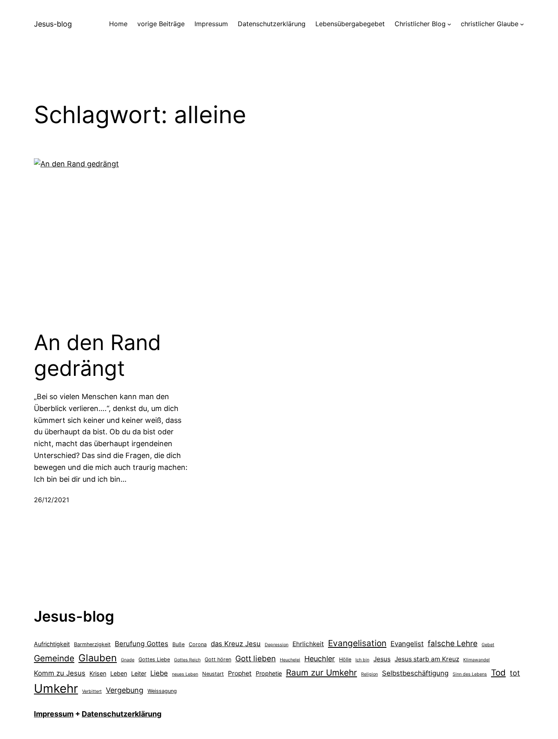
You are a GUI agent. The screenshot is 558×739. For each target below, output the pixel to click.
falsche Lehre (453, 643)
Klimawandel (476, 660)
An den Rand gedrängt (97, 355)
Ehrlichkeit (308, 644)
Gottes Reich (187, 660)
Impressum (54, 714)
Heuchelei (290, 660)
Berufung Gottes (141, 644)
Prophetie (269, 673)
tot (515, 673)
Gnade (127, 660)
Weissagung (162, 691)
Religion (369, 674)
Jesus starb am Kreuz (427, 659)
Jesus (382, 659)
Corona (198, 644)
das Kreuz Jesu (236, 644)
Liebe (159, 673)
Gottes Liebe (154, 659)
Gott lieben (255, 658)
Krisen (97, 673)
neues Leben (185, 674)
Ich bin (362, 660)
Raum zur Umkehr (321, 672)
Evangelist (407, 644)
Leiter (138, 673)
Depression (276, 644)
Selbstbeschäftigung (415, 673)
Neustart (213, 674)
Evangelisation (357, 643)
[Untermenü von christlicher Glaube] (522, 24)
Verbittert (92, 691)
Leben (118, 673)
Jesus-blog (53, 24)
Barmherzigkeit (92, 644)
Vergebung (124, 690)
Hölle (345, 659)
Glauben (97, 658)
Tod (498, 672)
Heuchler (319, 658)
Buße (178, 644)
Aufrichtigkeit (52, 643)
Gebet (488, 644)
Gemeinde (54, 658)
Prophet (240, 673)
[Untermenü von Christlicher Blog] (449, 24)
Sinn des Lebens (470, 674)
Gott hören (218, 659)
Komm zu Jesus (59, 673)
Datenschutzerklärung (121, 714)
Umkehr (56, 688)
